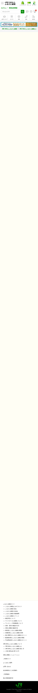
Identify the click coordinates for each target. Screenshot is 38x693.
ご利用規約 (6, 674)
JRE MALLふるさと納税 (9, 29)
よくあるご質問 (7, 662)
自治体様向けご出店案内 (10, 670)
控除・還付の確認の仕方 (12, 625)
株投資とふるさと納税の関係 (13, 630)
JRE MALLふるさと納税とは (28, 29)
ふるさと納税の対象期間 (12, 613)
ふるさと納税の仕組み (11, 611)
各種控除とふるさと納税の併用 (14, 633)
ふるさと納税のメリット (12, 616)
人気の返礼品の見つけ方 (12, 651)
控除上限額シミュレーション (11, 655)
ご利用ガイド (7, 658)
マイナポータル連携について (13, 621)
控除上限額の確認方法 (11, 628)
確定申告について (10, 618)
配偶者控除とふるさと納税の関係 (14, 637)
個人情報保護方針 (8, 678)
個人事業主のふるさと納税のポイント (16, 635)
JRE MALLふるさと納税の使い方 (14, 648)
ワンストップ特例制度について (14, 623)
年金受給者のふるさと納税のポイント (16, 640)
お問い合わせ (7, 666)
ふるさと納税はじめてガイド (13, 606)
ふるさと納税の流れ (11, 609)
